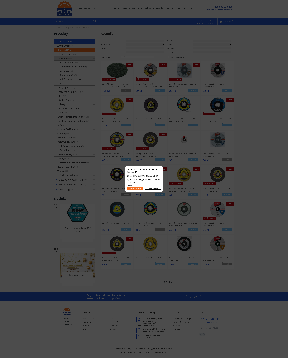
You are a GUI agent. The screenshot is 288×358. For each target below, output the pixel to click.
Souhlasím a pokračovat (135, 188)
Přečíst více (129, 185)
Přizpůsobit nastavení (153, 188)
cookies (148, 175)
